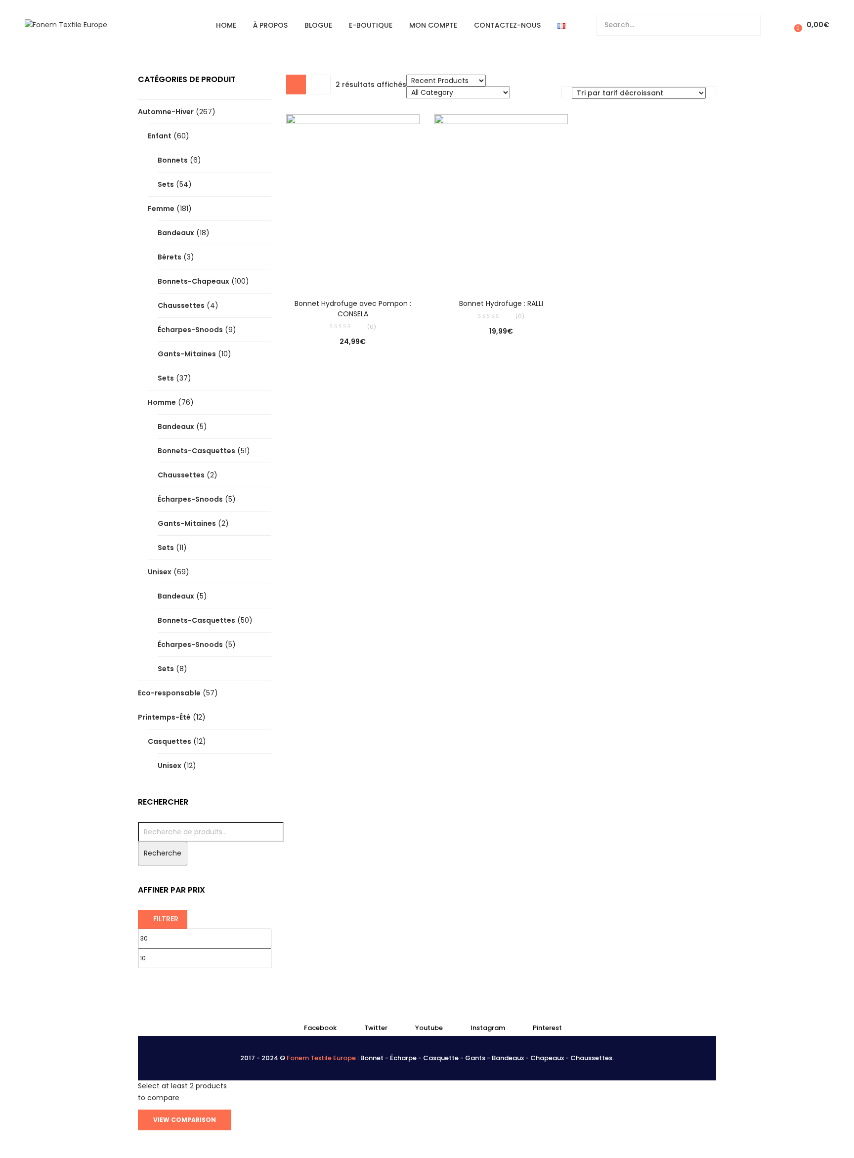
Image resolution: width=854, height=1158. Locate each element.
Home (226, 25)
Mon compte (433, 25)
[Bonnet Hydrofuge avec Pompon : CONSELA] (353, 199)
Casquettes (169, 741)
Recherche (162, 853)
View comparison (184, 1119)
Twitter (375, 1027)
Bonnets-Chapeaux (193, 281)
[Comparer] (353, 272)
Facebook (320, 1027)
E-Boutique (370, 25)
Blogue (318, 25)
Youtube (429, 1027)
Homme (162, 402)
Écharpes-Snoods (190, 330)
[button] (810, 25)
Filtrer (165, 919)
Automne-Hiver (166, 112)
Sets (166, 184)
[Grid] (296, 84)
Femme (161, 209)
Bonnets (173, 160)
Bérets (169, 257)
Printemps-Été (164, 717)
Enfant (159, 136)
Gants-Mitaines (187, 354)
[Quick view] (333, 272)
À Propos (270, 25)
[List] (321, 84)
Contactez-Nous (507, 25)
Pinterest (547, 1027)
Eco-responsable (169, 693)
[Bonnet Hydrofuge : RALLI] (501, 199)
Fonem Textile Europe (321, 1058)
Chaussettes (181, 305)
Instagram (487, 1027)
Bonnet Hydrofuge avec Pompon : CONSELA (353, 309)
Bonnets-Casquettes (196, 451)
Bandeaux (176, 233)
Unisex (159, 572)
